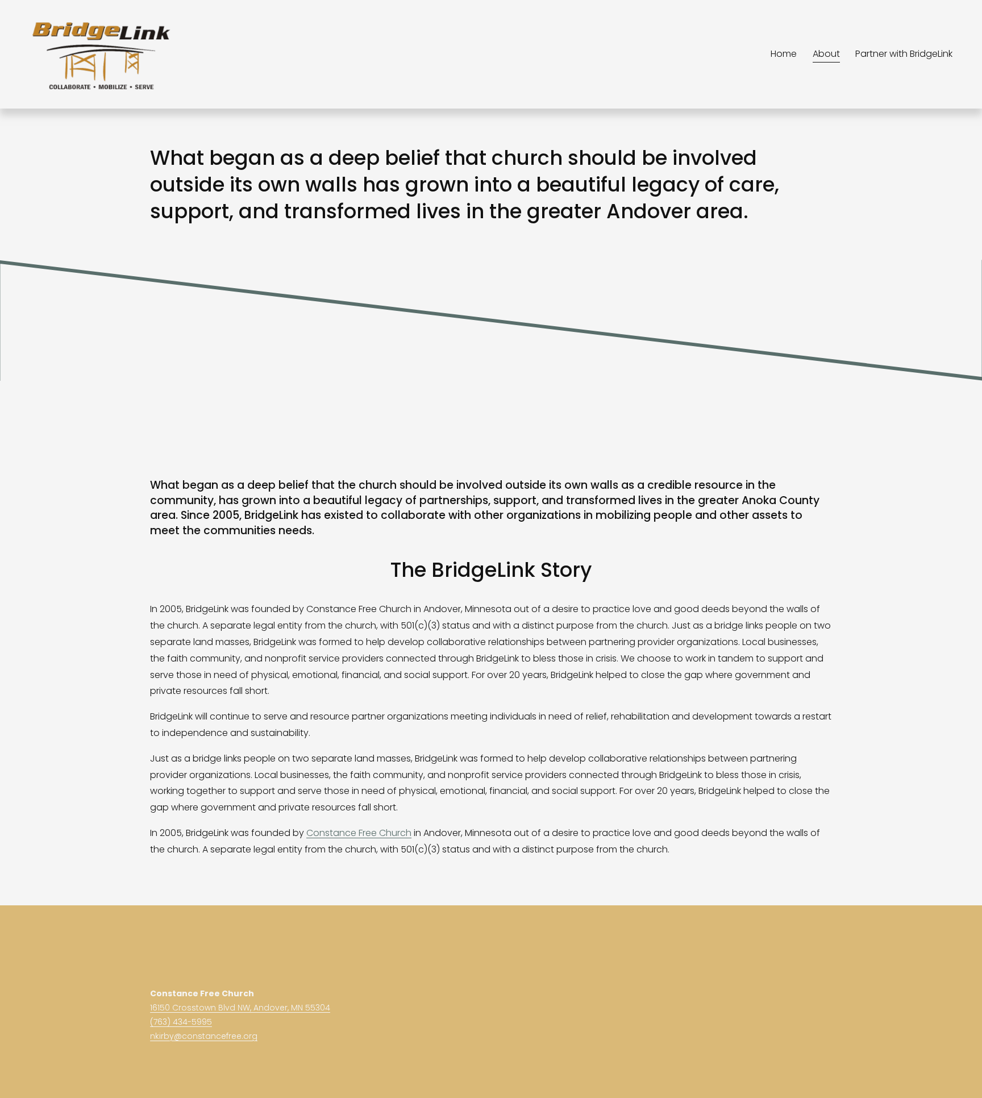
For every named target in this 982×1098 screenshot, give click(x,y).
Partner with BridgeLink (903, 53)
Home (784, 53)
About (826, 53)
